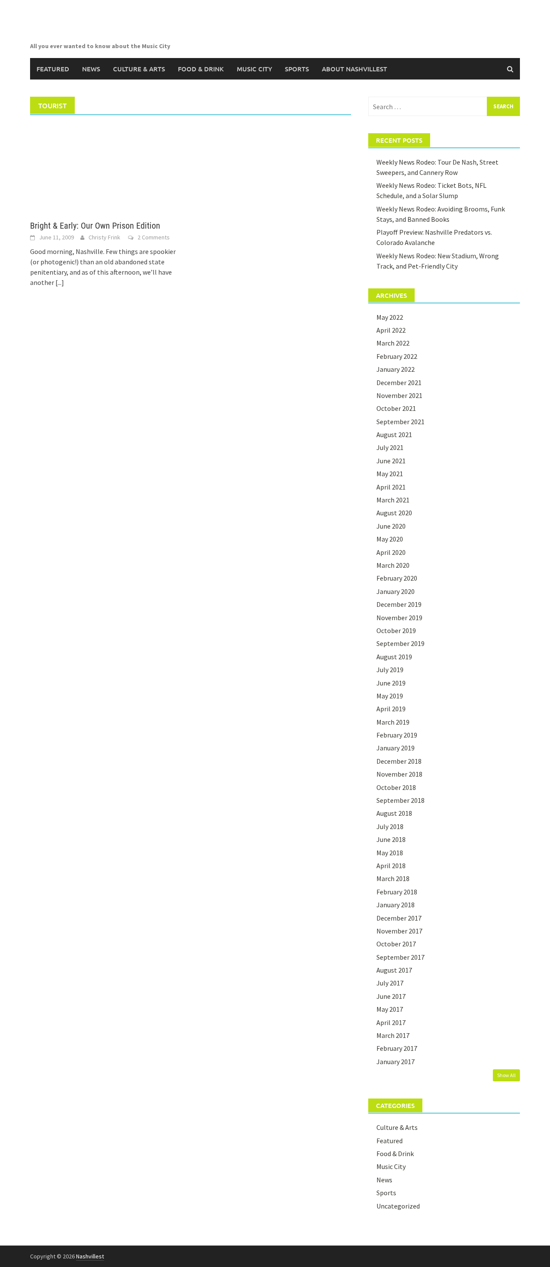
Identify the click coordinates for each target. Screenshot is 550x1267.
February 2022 (396, 356)
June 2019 (391, 683)
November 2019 (399, 617)
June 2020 (391, 526)
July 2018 (389, 826)
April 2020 (391, 552)
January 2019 (395, 748)
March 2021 (392, 500)
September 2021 (400, 421)
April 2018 (391, 865)
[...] (59, 282)
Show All (506, 1075)
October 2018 (396, 787)
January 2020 (395, 591)
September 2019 (400, 643)
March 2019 (392, 722)
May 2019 (389, 696)
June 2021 (391, 460)
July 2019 (389, 669)
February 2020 (396, 578)
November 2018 (399, 774)
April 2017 (391, 1022)
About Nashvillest (354, 68)
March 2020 (392, 565)
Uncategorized (398, 1206)
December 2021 (399, 382)
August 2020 (394, 512)
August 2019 (394, 656)
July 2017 (389, 983)
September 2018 (400, 800)
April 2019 (391, 708)
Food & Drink (201, 68)
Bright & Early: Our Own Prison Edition (95, 225)
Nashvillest (90, 1256)
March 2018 (392, 878)
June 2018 (391, 839)
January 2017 (395, 1061)
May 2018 (389, 852)
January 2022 (395, 369)
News (91, 68)
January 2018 (395, 904)
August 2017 (394, 970)
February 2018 (396, 892)
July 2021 (389, 447)
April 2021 (391, 487)
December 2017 (399, 918)
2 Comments (154, 237)
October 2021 (396, 408)
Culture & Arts (139, 68)
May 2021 (389, 473)
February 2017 (396, 1048)
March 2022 (392, 343)
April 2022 (391, 330)
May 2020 (389, 539)
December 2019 (399, 604)
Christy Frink (104, 237)
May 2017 (389, 1009)
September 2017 (400, 957)
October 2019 (396, 630)
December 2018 (399, 761)
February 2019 (396, 735)
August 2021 (394, 434)
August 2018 (394, 813)
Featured (53, 68)
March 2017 (392, 1035)
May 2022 (389, 317)
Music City (254, 68)
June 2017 (391, 996)
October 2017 (396, 944)
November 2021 (399, 395)
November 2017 (399, 931)
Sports (297, 68)
